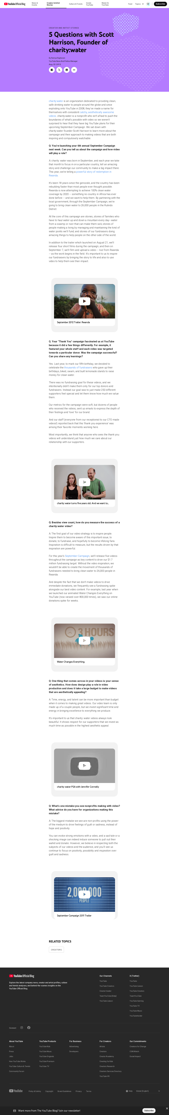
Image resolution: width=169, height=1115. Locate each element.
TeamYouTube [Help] (108, 996)
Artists (102, 1046)
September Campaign (77, 555)
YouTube (103, 981)
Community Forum (16, 1071)
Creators (56, 950)
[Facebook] (28, 1027)
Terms (88, 1091)
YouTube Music (136, 1011)
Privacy (79, 1091)
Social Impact (135, 1056)
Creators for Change (138, 1046)
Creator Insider (105, 991)
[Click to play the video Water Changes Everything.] (84, 641)
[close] (167, 1108)
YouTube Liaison (106, 1001)
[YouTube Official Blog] (15, 4)
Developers (73, 1051)
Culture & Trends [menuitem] (76, 4)
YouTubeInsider (136, 1016)
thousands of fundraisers (78, 367)
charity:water (56, 101)
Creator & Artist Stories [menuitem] (53, 4)
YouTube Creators (107, 986)
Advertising (74, 1046)
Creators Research (107, 1066)
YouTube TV (135, 1006)
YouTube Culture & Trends (19, 1066)
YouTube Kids (44, 1046)
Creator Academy (107, 1056)
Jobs (11, 1056)
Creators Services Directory (110, 1071)
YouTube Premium (46, 1061)
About (11, 1046)
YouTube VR (104, 1076)
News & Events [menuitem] (35, 4)
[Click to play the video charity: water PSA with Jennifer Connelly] (84, 766)
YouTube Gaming (137, 1001)
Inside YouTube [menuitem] (89, 4)
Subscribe (160, 4)
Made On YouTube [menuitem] (105, 4)
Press (11, 1051)
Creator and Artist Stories (64, 28)
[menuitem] (130, 4)
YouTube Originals (46, 1056)
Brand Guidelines (64, 1091)
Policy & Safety (35, 1091)
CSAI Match (134, 1051)
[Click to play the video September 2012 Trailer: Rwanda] (84, 301)
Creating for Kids (106, 1061)
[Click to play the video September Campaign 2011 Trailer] (84, 894)
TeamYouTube (136, 996)
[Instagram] (21, 1027)
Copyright (49, 1091)
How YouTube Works (17, 1061)
